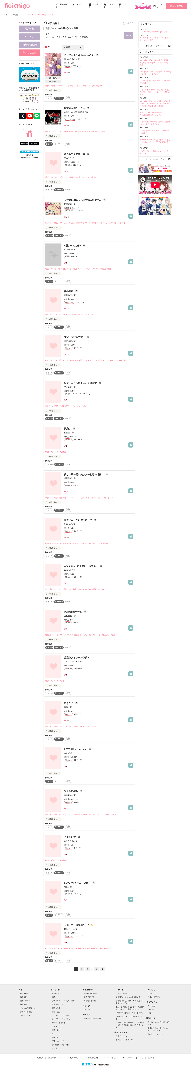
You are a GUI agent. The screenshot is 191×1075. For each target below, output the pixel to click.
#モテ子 (70, 635)
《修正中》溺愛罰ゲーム (77, 925)
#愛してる (63, 726)
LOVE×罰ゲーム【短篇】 (77, 883)
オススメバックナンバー (125, 1040)
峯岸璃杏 (68, 341)
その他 (54, 1048)
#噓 (101, 948)
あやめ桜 (68, 615)
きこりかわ (69, 841)
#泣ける (81, 314)
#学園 (91, 131)
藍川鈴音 (68, 295)
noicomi (87, 1010)
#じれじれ (62, 269)
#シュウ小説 (50, 360)
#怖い (103, 131)
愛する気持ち (71, 791)
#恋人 (71, 814)
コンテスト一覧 (122, 993)
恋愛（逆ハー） (58, 1004)
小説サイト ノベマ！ (155, 1034)
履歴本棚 (29, 28)
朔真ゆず (68, 524)
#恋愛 (78, 177)
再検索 (128, 35)
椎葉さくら (69, 929)
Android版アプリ (154, 997)
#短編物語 (63, 860)
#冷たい (85, 543)
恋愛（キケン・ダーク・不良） (64, 1001)
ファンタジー (57, 1026)
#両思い (99, 360)
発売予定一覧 (89, 997)
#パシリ (106, 360)
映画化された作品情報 (92, 1018)
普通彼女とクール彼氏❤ (76, 657)
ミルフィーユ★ (71, 661)
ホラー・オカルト (58, 1023)
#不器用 (81, 948)
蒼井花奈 (68, 795)
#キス (69, 543)
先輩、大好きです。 (75, 337)
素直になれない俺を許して (78, 520)
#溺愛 (110, 223)
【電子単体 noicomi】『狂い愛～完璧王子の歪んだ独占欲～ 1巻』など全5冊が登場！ (155, 92)
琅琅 (66, 707)
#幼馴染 (59, 360)
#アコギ (96, 269)
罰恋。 (68, 428)
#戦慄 (97, 131)
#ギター (88, 269)
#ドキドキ (84, 131)
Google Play (34, 144)
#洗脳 (66, 131)
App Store (24, 144)
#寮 (46, 131)
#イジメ (94, 498)
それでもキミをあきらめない (79, 55)
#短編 (84, 406)
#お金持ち (114, 814)
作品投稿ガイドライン (55, 1058)
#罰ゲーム (62, 86)
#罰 (61, 131)
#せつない (93, 814)
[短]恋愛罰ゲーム (73, 611)
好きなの (69, 703)
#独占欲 (72, 223)
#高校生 (72, 177)
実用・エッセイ (58, 1041)
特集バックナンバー (123, 1036)
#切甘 (47, 452)
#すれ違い (71, 86)
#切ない (85, 86)
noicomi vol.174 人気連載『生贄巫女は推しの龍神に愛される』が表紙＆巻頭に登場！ (155, 62)
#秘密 (106, 948)
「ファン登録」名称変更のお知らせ (153, 32)
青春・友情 (56, 1012)
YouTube (151, 1010)
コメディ (55, 1034)
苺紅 (66, 753)
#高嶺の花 (78, 814)
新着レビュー (25, 1001)
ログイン (159, 5)
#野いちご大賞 (119, 223)
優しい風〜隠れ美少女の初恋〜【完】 (84, 474)
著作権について (128, 1058)
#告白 (76, 726)
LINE (150, 1013)
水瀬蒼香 (68, 387)
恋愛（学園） (57, 1008)
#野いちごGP (108, 498)
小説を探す (24, 993)
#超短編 (48, 635)
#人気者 (88, 589)
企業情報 (151, 1058)
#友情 (78, 86)
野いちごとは (30, 52)
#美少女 (99, 86)
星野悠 (67, 432)
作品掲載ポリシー (75, 1058)
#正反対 (68, 406)
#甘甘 (62, 681)
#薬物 (71, 131)
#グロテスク (53, 131)
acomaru (68, 249)
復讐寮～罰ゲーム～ (75, 108)
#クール (48, 948)
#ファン (64, 814)
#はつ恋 (66, 360)
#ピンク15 (56, 314)
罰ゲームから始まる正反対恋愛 (80, 383)
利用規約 (40, 1058)
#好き (71, 726)
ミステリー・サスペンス (61, 1019)
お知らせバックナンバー (155, 46)
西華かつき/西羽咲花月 (74, 112)
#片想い (55, 223)
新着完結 (23, 997)
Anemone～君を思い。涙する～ (81, 566)
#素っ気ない (93, 543)
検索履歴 (130, 23)
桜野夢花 (68, 204)
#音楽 (75, 269)
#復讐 (47, 86)
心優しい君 (70, 837)
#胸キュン (63, 223)
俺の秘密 (69, 291)
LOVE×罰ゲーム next (75, 749)
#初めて (79, 223)
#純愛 (56, 726)
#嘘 (90, 635)
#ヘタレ (54, 269)
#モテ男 (95, 223)
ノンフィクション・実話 (61, 1015)
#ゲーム (55, 635)
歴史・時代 (56, 1030)
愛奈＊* (67, 158)
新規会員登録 (176, 6)
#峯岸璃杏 (123, 360)
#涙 (101, 543)
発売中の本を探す (90, 993)
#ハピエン (114, 360)
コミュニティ (25, 1015)
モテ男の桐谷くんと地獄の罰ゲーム (83, 199)
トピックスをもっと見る (155, 159)
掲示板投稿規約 (92, 1058)
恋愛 (53, 997)
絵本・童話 (56, 1037)
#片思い (91, 360)
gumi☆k (67, 570)
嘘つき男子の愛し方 (75, 154)
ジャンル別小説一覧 (27, 1008)
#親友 (100, 498)
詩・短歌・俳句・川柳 (60, 1045)
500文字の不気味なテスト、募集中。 (130, 1013)
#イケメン (85, 177)
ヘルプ (141, 1058)
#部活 (69, 269)
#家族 (87, 498)
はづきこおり (70, 59)
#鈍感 (87, 948)
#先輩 (47, 681)
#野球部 (55, 543)
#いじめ (92, 86)
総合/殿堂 (55, 993)
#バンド (81, 269)
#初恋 (47, 177)
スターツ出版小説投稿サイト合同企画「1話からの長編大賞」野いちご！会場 (130, 1024)
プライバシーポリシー (110, 1058)
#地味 (62, 406)
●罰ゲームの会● (73, 245)
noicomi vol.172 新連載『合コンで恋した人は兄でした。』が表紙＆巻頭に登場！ (155, 142)
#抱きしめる (84, 726)
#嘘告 (47, 860)
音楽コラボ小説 (26, 1012)
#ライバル (74, 498)
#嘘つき (94, 177)
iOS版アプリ (152, 993)
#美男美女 (58, 498)
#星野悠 (63, 452)
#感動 (87, 314)
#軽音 (109, 269)
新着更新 (23, 1004)
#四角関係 (74, 360)
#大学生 (103, 269)
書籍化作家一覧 (90, 1001)
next (102, 969)
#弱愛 (94, 589)
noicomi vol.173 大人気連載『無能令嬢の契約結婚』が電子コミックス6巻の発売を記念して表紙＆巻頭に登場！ (155, 103)
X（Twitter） (152, 1006)
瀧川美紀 (68, 478)
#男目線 (48, 314)
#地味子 (54, 86)
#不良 (56, 406)
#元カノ (101, 814)
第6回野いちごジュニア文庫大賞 (128, 997)
